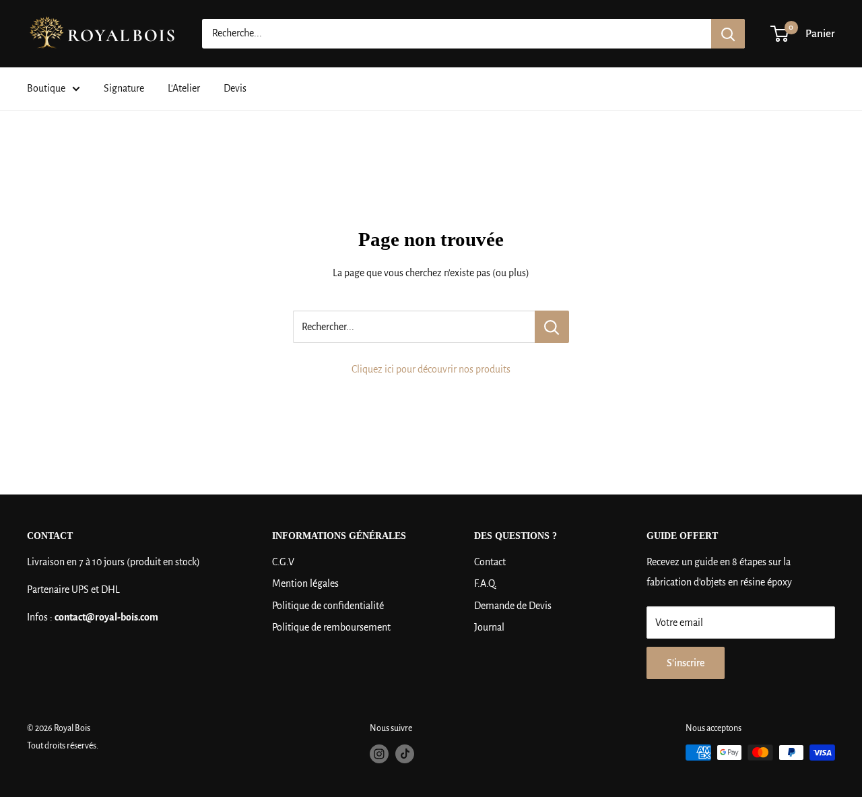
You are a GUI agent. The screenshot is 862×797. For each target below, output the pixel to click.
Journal (489, 627)
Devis (235, 88)
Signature (124, 88)
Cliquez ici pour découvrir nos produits (431, 369)
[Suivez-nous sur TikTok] (404, 753)
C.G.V (283, 561)
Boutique (46, 88)
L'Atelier (184, 88)
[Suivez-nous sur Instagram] (379, 753)
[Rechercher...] (552, 327)
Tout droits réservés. (62, 746)
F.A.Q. (485, 583)
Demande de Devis (513, 605)
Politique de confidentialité (328, 605)
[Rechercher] (728, 34)
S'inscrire (685, 663)
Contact (490, 561)
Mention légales (305, 583)
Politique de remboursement (331, 627)
